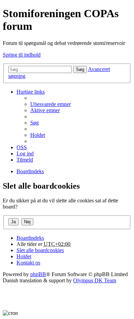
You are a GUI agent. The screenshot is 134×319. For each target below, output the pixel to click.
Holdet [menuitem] (37, 135)
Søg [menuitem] (34, 123)
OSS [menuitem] (21, 147)
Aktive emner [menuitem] (45, 110)
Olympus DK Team (94, 280)
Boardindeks (30, 238)
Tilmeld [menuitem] (24, 160)
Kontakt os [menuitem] (28, 262)
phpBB (38, 274)
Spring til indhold (22, 55)
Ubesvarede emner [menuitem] (50, 104)
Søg (80, 69)
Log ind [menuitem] (25, 153)
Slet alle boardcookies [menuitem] (40, 250)
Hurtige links (30, 92)
